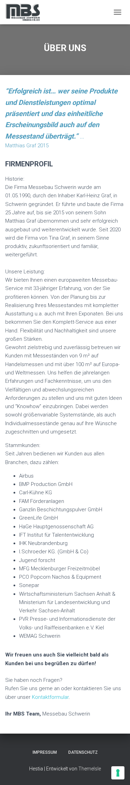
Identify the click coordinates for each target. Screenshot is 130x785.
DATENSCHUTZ (83, 752)
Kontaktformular (50, 697)
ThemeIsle (89, 768)
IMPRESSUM (45, 752)
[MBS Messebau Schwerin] (25, 12)
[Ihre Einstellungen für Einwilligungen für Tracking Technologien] (117, 772)
